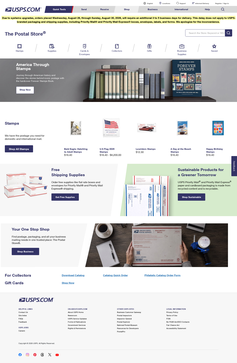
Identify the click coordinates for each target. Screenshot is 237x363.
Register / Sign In (222, 3)
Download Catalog (73, 275)
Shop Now (25, 89)
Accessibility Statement (176, 328)
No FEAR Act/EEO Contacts (177, 322)
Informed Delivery (202, 3)
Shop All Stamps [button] (19, 148)
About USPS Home (76, 312)
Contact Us (23, 312)
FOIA (168, 319)
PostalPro (121, 331)
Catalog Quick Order (115, 275)
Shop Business (25, 251)
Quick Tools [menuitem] (59, 9)
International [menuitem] (181, 9)
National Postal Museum (127, 325)
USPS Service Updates (77, 319)
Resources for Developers (128, 328)
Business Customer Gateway (129, 312)
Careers (22, 331)
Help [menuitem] (207, 9)
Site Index (23, 315)
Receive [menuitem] (104, 9)
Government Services (77, 325)
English (147, 3)
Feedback (23, 322)
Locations (166, 3)
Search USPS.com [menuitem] (223, 9)
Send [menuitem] (84, 9)
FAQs (21, 319)
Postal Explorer (123, 322)
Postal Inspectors (124, 315)
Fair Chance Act (172, 325)
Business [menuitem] (153, 9)
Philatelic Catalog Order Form (162, 275)
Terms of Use (171, 315)
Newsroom (72, 315)
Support (183, 3)
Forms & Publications (77, 322)
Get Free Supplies (65, 197)
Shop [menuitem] (127, 9)
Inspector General (124, 319)
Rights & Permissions (77, 328)
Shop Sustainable (191, 197)
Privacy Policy (172, 312)
